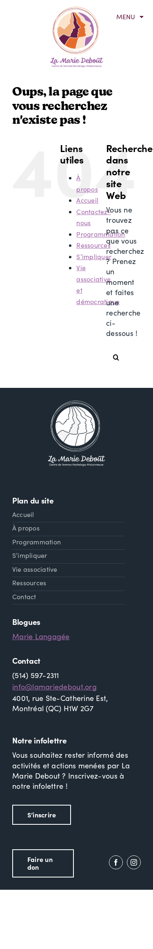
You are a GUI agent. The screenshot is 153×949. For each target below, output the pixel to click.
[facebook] (116, 862)
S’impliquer (93, 256)
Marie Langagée (41, 636)
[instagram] (134, 862)
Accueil (87, 200)
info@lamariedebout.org (54, 687)
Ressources (93, 245)
